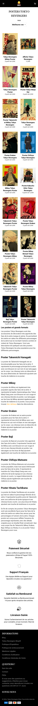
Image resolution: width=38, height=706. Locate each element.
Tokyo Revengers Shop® (11, 641)
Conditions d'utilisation (11, 655)
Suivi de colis (7, 668)
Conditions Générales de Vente (14, 658)
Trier (19, 20)
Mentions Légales (9, 651)
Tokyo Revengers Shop (14, 699)
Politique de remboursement (13, 648)
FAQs (4, 675)
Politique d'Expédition (10, 644)
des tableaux (12, 404)
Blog (4, 638)
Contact (5, 672)
